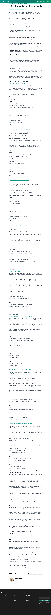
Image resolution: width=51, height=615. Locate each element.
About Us (15, 595)
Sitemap (15, 600)
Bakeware (27, 593)
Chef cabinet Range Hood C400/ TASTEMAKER (21, 316)
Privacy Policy (16, 598)
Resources (44, 1)
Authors (27, 600)
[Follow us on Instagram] (3, 602)
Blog (38, 1)
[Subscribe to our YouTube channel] (4, 602)
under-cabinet (21, 9)
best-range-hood (11, 9)
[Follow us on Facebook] (1, 602)
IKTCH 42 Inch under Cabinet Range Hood (17, 83)
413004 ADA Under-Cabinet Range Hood (26, 129)
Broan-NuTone (13, 129)
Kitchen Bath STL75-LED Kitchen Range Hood (20, 369)
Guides (27, 598)
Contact (48, 1)
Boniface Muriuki (20, 8)
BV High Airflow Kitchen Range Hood (18, 225)
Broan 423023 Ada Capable (16, 271)
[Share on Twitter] (9, 574)
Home (35, 1)
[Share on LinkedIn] (12, 574)
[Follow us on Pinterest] (6, 602)
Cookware (28, 595)
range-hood (16, 9)
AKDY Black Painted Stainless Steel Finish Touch (21, 423)
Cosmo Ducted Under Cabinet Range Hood (19, 180)
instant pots (23, 30)
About (41, 1)
